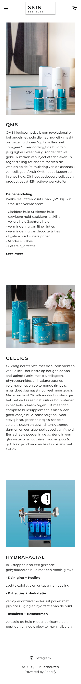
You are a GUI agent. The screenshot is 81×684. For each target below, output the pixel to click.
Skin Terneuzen (47, 667)
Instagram (42, 658)
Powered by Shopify (40, 672)
